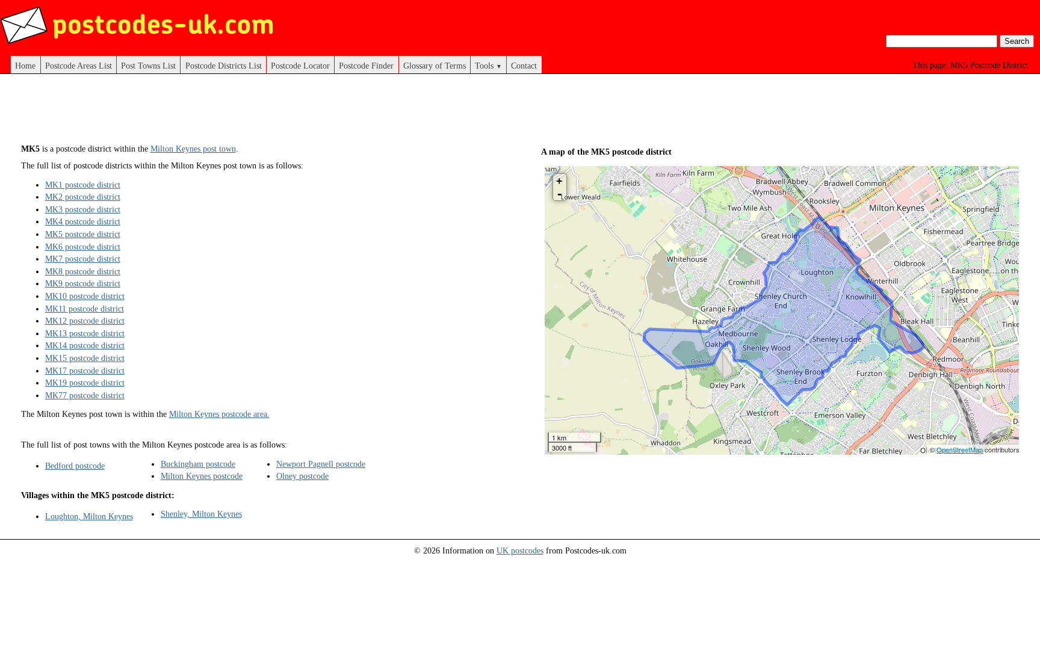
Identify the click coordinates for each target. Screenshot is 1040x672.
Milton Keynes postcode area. (219, 414)
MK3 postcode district (82, 209)
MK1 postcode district (82, 185)
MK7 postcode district (82, 259)
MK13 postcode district (85, 333)
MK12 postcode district (85, 320)
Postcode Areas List (78, 65)
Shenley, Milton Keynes (201, 514)
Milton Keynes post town (193, 148)
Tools (488, 65)
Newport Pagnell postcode (320, 464)
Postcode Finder (366, 65)
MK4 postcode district (82, 221)
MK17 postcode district (85, 370)
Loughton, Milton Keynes (89, 516)
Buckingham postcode (198, 464)
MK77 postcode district (85, 395)
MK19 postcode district (85, 382)
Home (25, 65)
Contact (524, 65)
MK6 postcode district (82, 246)
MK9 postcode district (82, 283)
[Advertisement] (260, 113)
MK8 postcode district (82, 271)
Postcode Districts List (223, 65)
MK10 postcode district (85, 296)
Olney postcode (302, 476)
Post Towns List (148, 65)
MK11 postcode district (84, 308)
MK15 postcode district (85, 358)
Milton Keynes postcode (202, 476)
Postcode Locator (300, 65)
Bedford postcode (75, 465)
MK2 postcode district (82, 197)
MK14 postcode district (85, 345)
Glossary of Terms (434, 65)
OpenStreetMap (959, 449)
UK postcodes (520, 550)
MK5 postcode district (82, 234)
